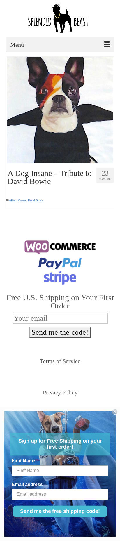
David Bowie (35, 200)
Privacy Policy (60, 392)
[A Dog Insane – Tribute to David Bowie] (60, 110)
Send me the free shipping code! (60, 511)
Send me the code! (60, 332)
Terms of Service (60, 361)
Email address (27, 484)
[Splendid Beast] (60, 18)
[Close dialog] (115, 412)
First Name (23, 460)
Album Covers (17, 200)
